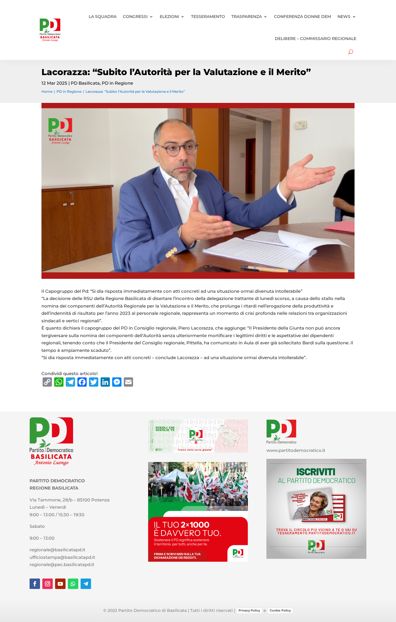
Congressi (135, 16)
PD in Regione (117, 83)
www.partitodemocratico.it (295, 450)
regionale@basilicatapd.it (57, 549)
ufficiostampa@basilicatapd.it (62, 557)
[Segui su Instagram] (47, 584)
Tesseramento (208, 16)
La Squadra (103, 16)
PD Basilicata (85, 83)
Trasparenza (246, 16)
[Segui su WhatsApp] (73, 584)
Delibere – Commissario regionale (315, 38)
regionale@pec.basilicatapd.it (62, 564)
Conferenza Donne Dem (302, 16)
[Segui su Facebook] (35, 584)
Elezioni (169, 16)
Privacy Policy (249, 610)
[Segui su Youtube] (60, 584)
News (343, 16)
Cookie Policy (280, 610)
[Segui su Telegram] (86, 584)
